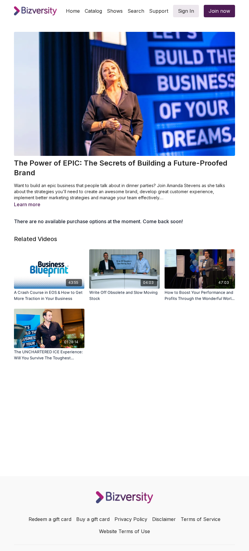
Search (136, 11)
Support (158, 11)
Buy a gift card (93, 519)
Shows (115, 11)
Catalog (93, 11)
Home (73, 11)
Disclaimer (164, 519)
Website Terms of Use (124, 531)
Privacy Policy (130, 519)
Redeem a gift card (50, 519)
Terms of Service (200, 519)
